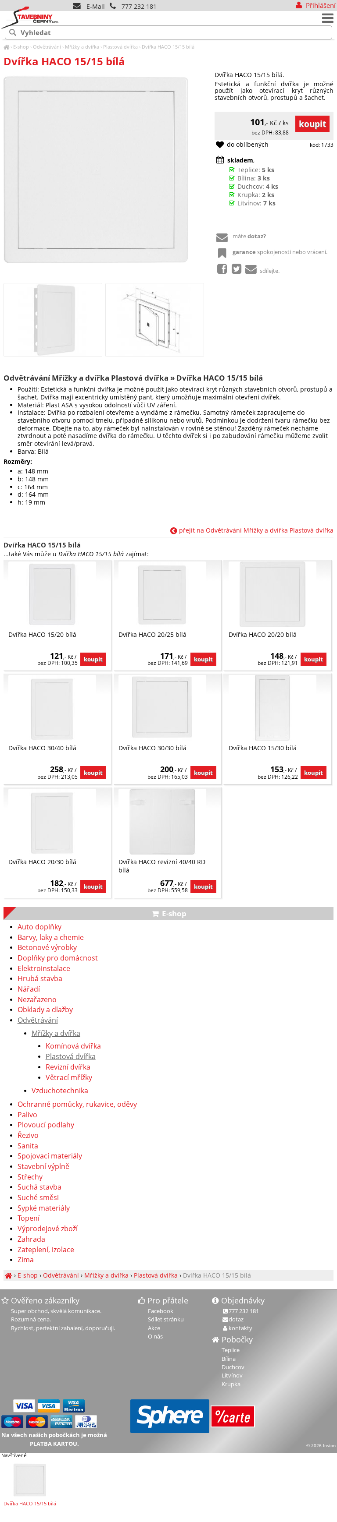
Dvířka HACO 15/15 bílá (168, 46)
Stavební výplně (43, 1167)
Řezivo (28, 1136)
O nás (155, 1336)
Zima (26, 1260)
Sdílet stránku (166, 1319)
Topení (28, 1218)
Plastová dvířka (120, 46)
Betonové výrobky (47, 948)
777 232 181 (139, 6)
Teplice (231, 1350)
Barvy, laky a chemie (51, 938)
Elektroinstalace (44, 969)
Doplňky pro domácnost (58, 958)
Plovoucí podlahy (46, 1125)
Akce (154, 1328)
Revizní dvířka (68, 1067)
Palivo (27, 1115)
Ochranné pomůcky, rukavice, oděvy (77, 1105)
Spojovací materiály (50, 1156)
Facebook (160, 1311)
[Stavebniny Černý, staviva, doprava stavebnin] (6, 46)
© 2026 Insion (321, 1445)
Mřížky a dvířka (82, 46)
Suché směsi (38, 1198)
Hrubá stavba (40, 979)
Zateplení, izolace (46, 1250)
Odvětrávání (47, 46)
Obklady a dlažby (45, 1010)
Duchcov (233, 1367)
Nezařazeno (37, 1000)
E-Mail (95, 6)
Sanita (28, 1146)
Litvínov (232, 1375)
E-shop (21, 46)
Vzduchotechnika (60, 1091)
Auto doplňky (39, 927)
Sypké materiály (44, 1208)
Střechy (30, 1177)
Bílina (229, 1359)
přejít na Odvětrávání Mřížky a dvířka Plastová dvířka (255, 530)
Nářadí (29, 989)
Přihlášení (320, 5)
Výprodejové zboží (48, 1229)
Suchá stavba (39, 1187)
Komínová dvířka (73, 1046)
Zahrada (31, 1239)
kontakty (240, 1328)
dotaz (236, 1319)
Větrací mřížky (69, 1078)
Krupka (231, 1384)
